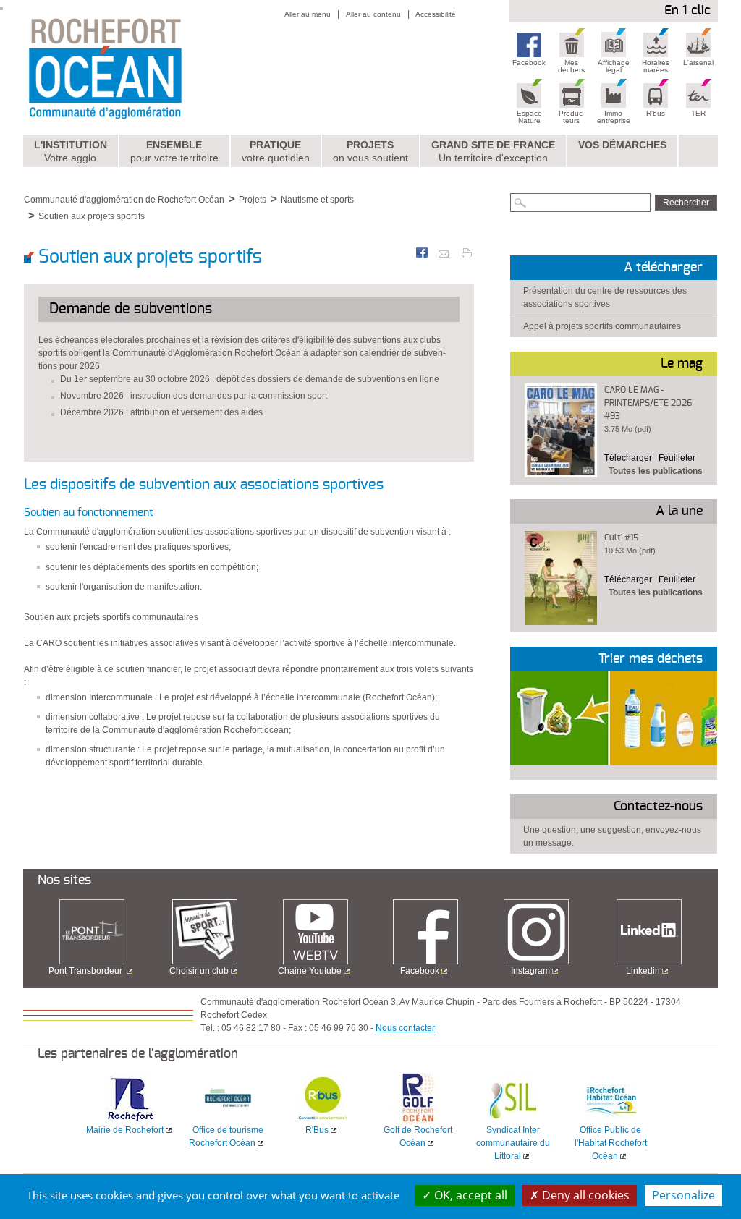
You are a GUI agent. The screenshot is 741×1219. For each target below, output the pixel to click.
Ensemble (174, 151)
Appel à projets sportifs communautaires (602, 326)
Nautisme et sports (317, 200)
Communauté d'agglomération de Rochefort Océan (124, 200)
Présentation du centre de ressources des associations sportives (605, 297)
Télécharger (628, 458)
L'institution (70, 151)
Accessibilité (435, 14)
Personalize (683, 1195)
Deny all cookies (584, 1195)
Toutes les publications (656, 471)
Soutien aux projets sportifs (91, 216)
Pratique (276, 151)
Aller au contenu (373, 14)
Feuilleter (677, 458)
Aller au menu (307, 14)
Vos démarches (622, 144)
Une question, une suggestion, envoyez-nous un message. (612, 836)
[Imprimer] (467, 252)
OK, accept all (469, 1195)
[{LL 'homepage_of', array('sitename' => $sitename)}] (136, 67)
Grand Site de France (493, 151)
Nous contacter (405, 1028)
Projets (370, 151)
